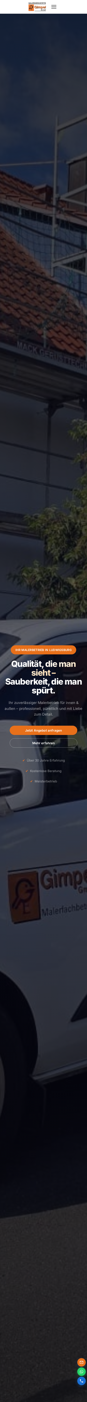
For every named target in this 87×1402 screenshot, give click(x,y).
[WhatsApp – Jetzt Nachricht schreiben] (81, 1371)
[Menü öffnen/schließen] (53, 6)
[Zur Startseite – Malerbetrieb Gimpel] (37, 6)
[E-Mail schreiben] (81, 1362)
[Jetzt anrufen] (81, 1381)
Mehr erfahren (43, 743)
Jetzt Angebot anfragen (43, 730)
